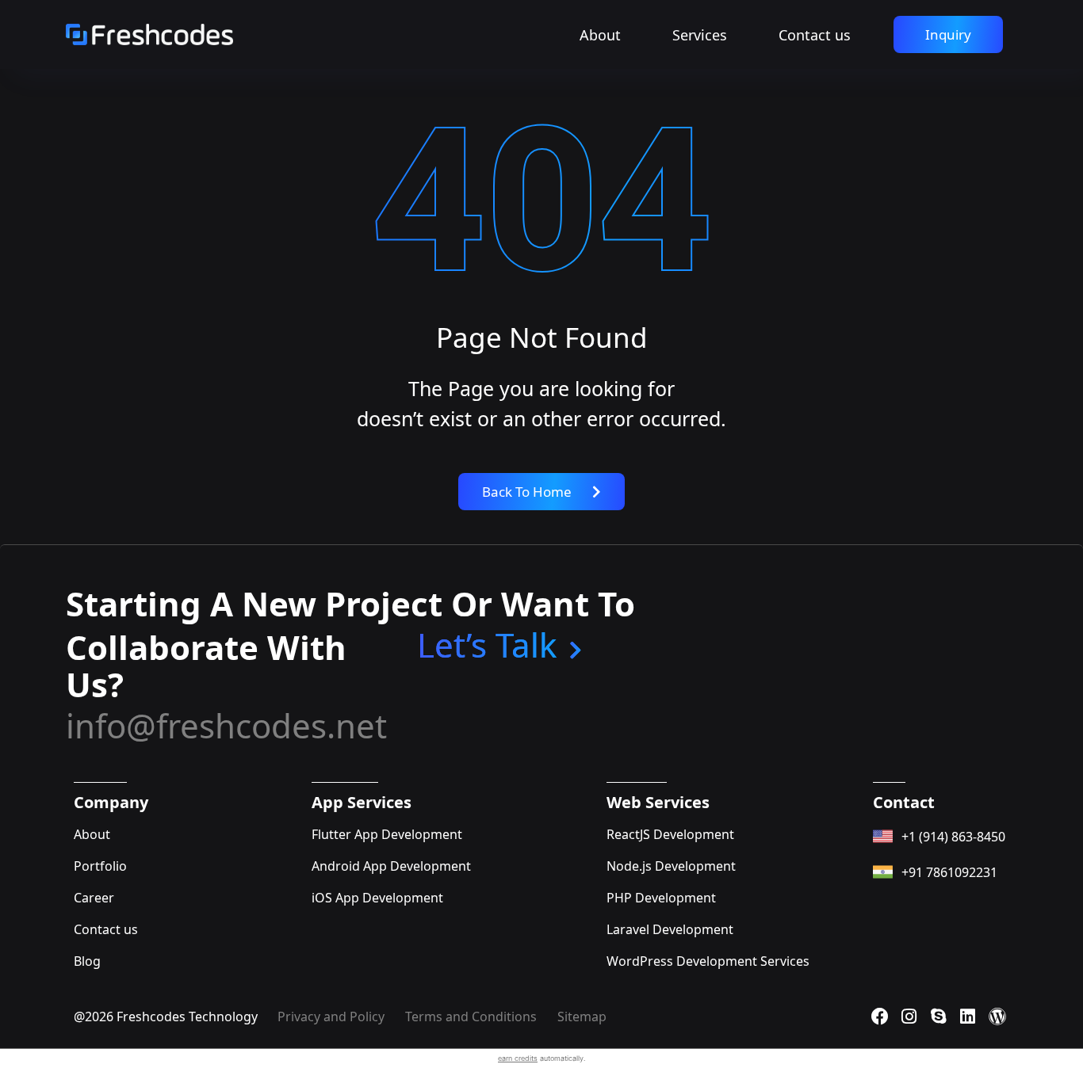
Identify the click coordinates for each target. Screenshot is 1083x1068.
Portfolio (100, 866)
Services (699, 34)
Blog (87, 961)
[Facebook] (880, 1016)
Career (94, 897)
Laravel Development (670, 929)
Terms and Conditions (471, 1016)
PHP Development (661, 897)
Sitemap (582, 1016)
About (600, 34)
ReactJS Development (670, 834)
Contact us (815, 34)
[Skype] (938, 1016)
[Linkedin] (968, 1016)
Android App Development (391, 866)
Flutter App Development (387, 834)
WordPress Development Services (708, 961)
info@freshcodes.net (226, 725)
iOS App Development (377, 897)
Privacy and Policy (331, 1016)
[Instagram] (909, 1016)
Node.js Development (671, 866)
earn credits (518, 1058)
